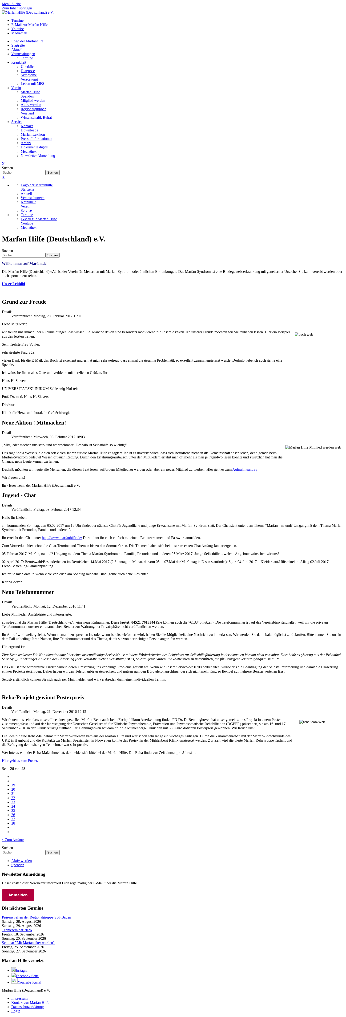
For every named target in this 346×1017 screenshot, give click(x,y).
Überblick (28, 67)
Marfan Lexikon (33, 134)
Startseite (18, 45)
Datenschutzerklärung (27, 1007)
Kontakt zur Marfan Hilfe (30, 1003)
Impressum (19, 998)
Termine (27, 58)
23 (13, 802)
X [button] (3, 177)
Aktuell (16, 50)
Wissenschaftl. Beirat (36, 117)
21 (13, 794)
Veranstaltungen (23, 54)
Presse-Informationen (36, 139)
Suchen (7, 168)
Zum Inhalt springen (17, 8)
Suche (16, 4)
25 (13, 811)
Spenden (27, 96)
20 (13, 789)
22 (13, 798)
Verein (16, 88)
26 (13, 815)
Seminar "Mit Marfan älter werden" (28, 943)
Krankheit (18, 62)
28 (13, 823)
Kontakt (27, 126)
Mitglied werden (33, 100)
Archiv (26, 143)
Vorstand (27, 113)
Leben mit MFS (32, 84)
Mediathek (28, 151)
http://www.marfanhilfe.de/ (62, 538)
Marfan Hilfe (30, 92)
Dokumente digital (34, 147)
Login (15, 1011)
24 (13, 806)
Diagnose (28, 71)
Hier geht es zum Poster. (20, 761)
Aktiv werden (31, 105)
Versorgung (29, 79)
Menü (7, 4)
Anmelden (18, 895)
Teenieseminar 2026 (17, 930)
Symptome (29, 75)
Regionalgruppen (33, 109)
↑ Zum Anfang (13, 840)
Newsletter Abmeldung (38, 156)
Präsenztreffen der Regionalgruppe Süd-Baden (36, 917)
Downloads (29, 130)
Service (16, 122)
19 (13, 785)
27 (13, 819)
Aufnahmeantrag (244, 469)
